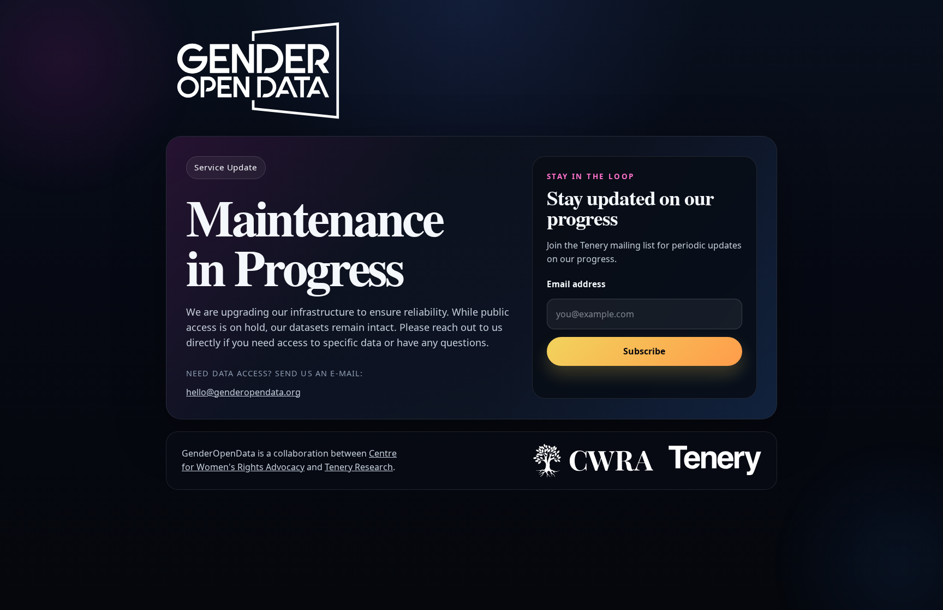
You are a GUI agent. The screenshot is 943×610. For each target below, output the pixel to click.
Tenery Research (359, 467)
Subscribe (644, 352)
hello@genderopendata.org (243, 392)
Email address (576, 284)
